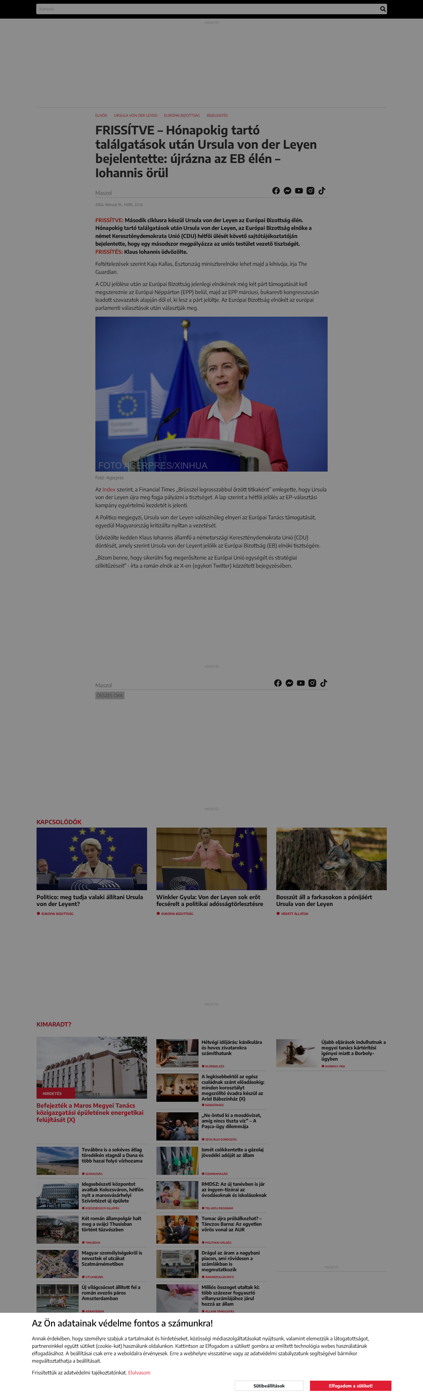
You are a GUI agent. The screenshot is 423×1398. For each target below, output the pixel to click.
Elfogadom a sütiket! (351, 1385)
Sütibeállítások (269, 1385)
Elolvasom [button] (139, 1372)
